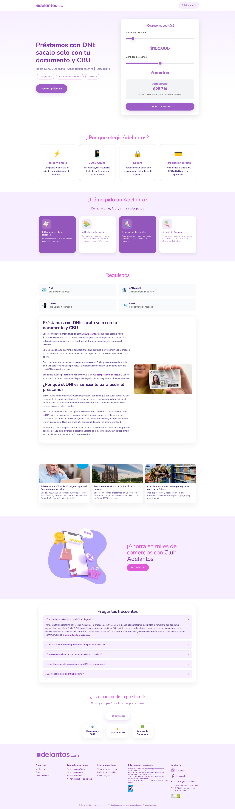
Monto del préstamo (136, 32)
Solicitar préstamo (51, 88)
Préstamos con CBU (75, 772)
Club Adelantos (42, 776)
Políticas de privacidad (107, 772)
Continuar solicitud (160, 106)
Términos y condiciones (107, 769)
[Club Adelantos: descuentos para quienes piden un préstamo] (170, 473)
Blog (38, 772)
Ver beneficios (138, 567)
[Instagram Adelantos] (173, 770)
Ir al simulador (117, 715)
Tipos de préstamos (77, 765)
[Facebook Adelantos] (173, 776)
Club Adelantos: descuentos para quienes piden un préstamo (168, 487)
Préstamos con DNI (75, 776)
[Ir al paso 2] (39, 255)
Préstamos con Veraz (76, 769)
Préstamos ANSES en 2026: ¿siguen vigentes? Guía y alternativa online (64, 487)
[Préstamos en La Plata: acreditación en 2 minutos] (117, 473)
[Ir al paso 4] (40, 255)
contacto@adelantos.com (185, 781)
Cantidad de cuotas (136, 56)
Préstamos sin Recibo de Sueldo (81, 779)
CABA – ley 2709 (104, 776)
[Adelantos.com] (49, 5)
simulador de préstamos (77, 634)
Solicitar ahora (189, 5)
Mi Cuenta (40, 769)
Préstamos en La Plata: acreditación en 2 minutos (114, 487)
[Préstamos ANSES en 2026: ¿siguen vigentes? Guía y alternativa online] (64, 473)
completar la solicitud (108, 374)
